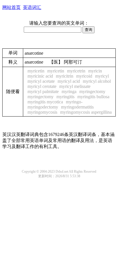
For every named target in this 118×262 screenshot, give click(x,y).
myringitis (65, 96)
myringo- (74, 101)
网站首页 (11, 7)
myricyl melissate (75, 86)
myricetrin (76, 70)
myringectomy (92, 91)
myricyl (102, 76)
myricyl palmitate (43, 91)
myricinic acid (40, 76)
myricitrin (64, 76)
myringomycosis (42, 112)
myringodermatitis (77, 107)
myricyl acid (69, 81)
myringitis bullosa (93, 96)
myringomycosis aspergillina (86, 112)
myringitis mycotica (45, 101)
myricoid (84, 76)
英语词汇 (32, 7)
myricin (95, 70)
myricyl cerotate (41, 86)
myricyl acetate (41, 81)
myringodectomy (42, 107)
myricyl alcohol (97, 81)
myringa (69, 91)
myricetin (35, 70)
